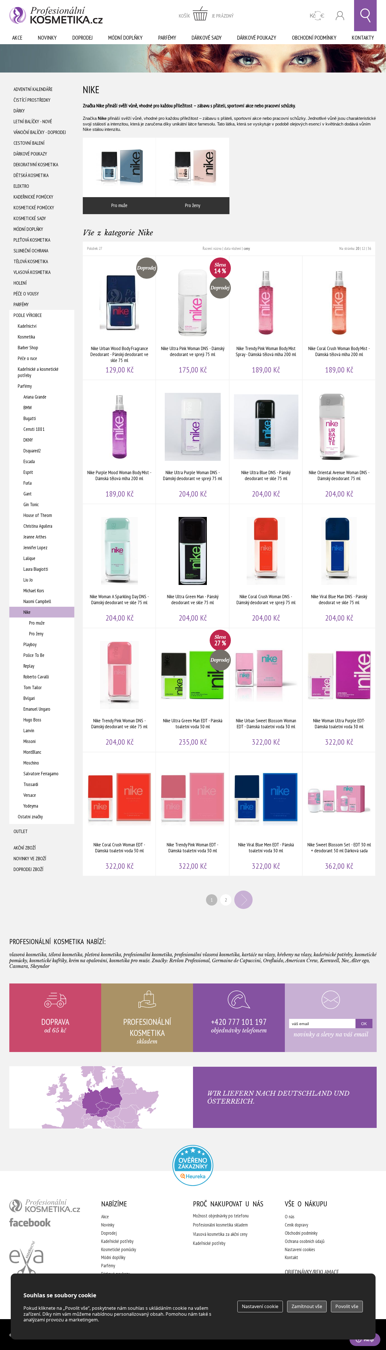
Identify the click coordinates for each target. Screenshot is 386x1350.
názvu (217, 248)
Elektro (21, 186)
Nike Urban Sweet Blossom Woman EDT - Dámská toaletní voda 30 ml (266, 690)
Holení (20, 283)
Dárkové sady (207, 37)
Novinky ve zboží (30, 858)
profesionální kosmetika (44, 1205)
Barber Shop (28, 347)
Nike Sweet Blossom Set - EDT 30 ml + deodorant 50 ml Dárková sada (339, 814)
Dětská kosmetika (31, 175)
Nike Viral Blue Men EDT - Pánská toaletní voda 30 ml (266, 814)
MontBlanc (32, 752)
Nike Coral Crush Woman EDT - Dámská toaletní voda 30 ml (119, 814)
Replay (28, 666)
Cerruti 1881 (34, 429)
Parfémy (167, 37)
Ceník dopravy (296, 1225)
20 (357, 248)
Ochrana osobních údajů (304, 1241)
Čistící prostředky (32, 100)
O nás (289, 1216)
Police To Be (33, 655)
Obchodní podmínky (314, 37)
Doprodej (82, 37)
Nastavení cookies (300, 1249)
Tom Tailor (32, 687)
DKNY (28, 440)
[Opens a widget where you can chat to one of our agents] (364, 1340)
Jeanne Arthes (34, 537)
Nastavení (260, 1306)
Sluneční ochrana (31, 251)
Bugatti (29, 418)
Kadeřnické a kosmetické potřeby (38, 372)
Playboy (29, 644)
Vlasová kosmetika (32, 272)
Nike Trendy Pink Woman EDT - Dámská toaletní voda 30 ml (192, 814)
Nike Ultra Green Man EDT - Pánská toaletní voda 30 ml (192, 690)
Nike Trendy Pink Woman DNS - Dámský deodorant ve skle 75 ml (119, 690)
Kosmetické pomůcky (34, 208)
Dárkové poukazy (256, 37)
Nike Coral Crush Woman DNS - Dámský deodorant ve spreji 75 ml (266, 566)
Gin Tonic (31, 504)
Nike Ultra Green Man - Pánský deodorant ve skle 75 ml (192, 566)
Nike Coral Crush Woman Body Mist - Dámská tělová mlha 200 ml (339, 318)
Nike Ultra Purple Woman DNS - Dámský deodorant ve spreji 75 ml (192, 442)
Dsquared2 (32, 451)
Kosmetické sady (30, 218)
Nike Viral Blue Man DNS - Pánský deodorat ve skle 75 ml (339, 566)
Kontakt (291, 1257)
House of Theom (37, 515)
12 (363, 248)
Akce (17, 37)
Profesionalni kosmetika (192, 1165)
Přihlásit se (340, 15)
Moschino (31, 763)
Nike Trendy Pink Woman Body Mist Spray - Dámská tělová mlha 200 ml (266, 318)
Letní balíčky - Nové (33, 121)
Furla (27, 483)
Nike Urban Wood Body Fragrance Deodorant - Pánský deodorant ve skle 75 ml (119, 318)
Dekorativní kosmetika (36, 164)
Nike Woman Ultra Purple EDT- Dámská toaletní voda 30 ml (339, 690)
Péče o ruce (27, 358)
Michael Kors (33, 590)
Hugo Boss (32, 720)
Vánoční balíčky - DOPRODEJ (40, 132)
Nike (27, 612)
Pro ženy (36, 634)
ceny (247, 248)
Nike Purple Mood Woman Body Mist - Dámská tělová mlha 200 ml (119, 442)
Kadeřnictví (27, 326)
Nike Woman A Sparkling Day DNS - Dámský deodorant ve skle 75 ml (119, 566)
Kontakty (363, 37)
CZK (317, 15)
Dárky (19, 111)
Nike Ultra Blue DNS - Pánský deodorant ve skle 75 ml (266, 442)
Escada (29, 461)
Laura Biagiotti (35, 569)
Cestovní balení (29, 143)
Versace (29, 795)
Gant (27, 494)
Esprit (28, 472)
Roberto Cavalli (36, 677)
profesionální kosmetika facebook (30, 1222)
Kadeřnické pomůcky (33, 197)
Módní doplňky (125, 37)
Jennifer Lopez (35, 547)
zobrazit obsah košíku (206, 15)
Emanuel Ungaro (36, 709)
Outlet (21, 831)
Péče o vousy (26, 294)
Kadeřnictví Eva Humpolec (26, 1259)
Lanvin (28, 730)
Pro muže (37, 623)
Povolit (346, 1306)
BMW (27, 407)
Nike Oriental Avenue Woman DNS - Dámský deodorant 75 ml (339, 442)
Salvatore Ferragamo (40, 773)
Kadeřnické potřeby (117, 1241)
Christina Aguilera (37, 526)
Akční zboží (25, 848)
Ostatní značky (30, 817)
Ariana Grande (34, 397)
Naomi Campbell (37, 601)
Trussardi (30, 784)
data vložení (232, 248)
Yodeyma (30, 806)
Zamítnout (307, 1306)
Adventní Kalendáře (33, 89)
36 (369, 248)
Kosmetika (26, 337)
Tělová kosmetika (31, 261)
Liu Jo (28, 580)
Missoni (29, 741)
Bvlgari (29, 698)
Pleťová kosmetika (32, 240)
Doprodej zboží (28, 869)
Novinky (47, 37)
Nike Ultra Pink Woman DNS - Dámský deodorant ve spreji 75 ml (192, 318)
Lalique (29, 558)
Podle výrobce (28, 315)
